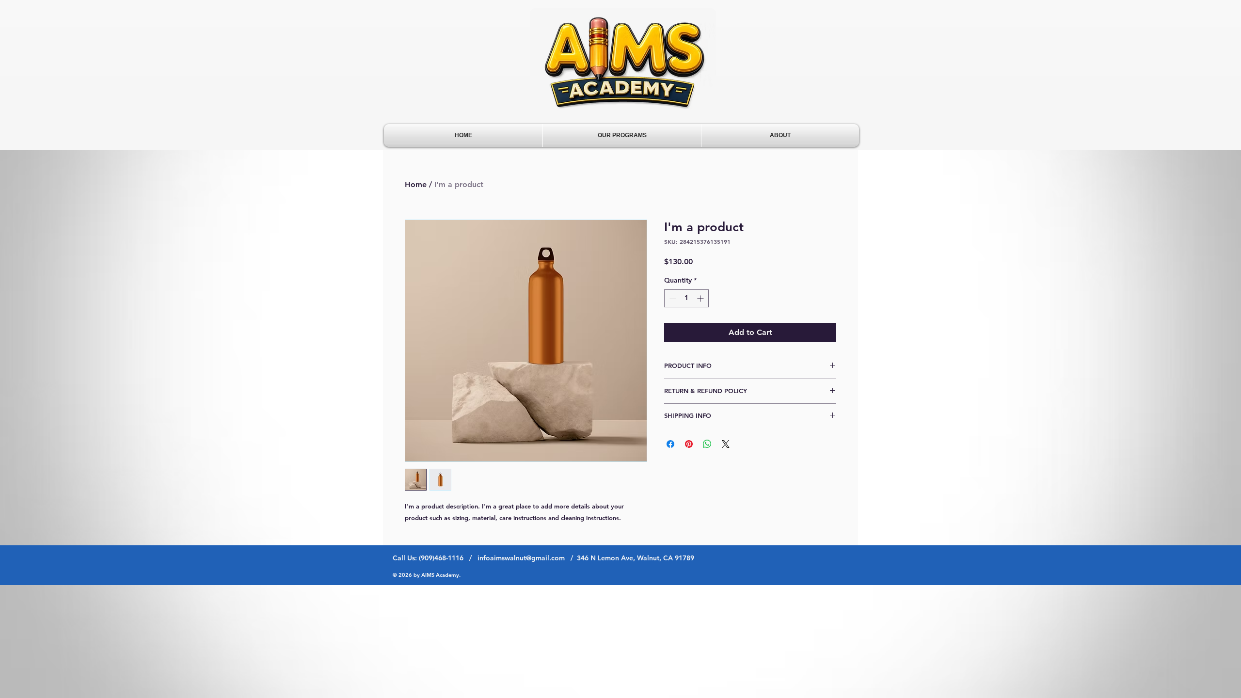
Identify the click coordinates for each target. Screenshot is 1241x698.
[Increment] (701, 298)
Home (416, 184)
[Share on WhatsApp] (707, 444)
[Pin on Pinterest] (689, 444)
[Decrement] (672, 298)
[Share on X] (726, 444)
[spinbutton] (686, 298)
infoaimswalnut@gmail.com (521, 558)
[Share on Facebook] (670, 444)
